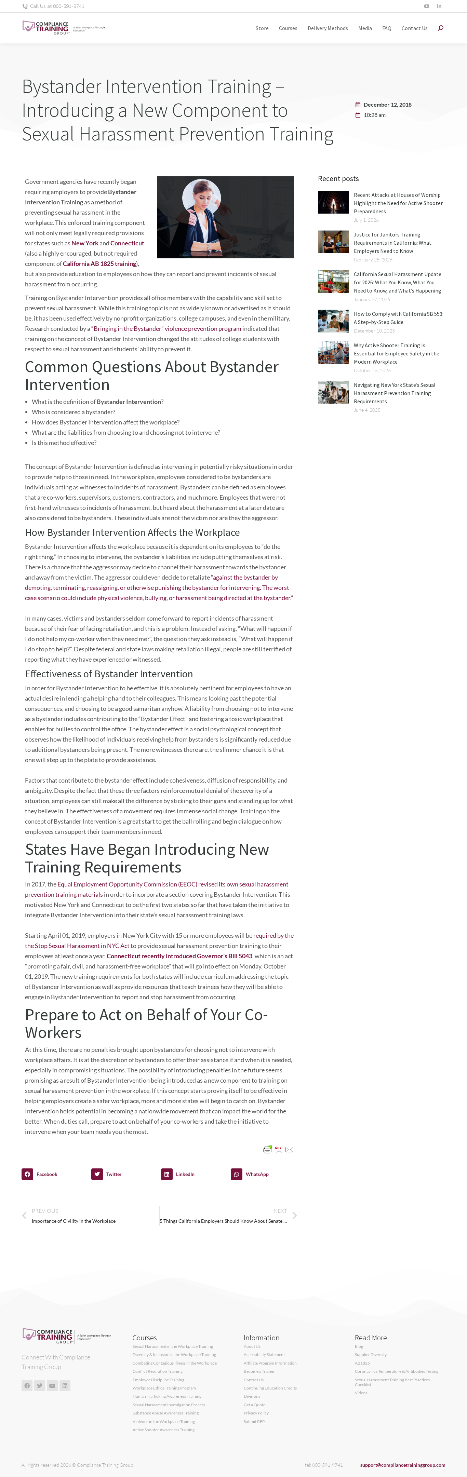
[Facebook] (27, 1385)
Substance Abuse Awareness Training (166, 1413)
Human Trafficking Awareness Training (167, 1396)
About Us (252, 1346)
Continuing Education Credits (270, 1388)
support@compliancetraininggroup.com (402, 1465)
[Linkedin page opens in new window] (439, 6)
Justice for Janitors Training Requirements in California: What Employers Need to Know (392, 242)
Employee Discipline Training (158, 1380)
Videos (361, 1393)
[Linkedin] (64, 1385)
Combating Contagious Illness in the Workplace (175, 1363)
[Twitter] (39, 1385)
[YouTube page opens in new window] (426, 6)
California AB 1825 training (99, 263)
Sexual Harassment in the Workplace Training (173, 1346)
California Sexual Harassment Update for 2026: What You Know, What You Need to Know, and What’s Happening (397, 282)
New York (84, 243)
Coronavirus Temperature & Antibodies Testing (396, 1371)
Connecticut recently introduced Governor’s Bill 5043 (179, 956)
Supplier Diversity (371, 1354)
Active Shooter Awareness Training (164, 1429)
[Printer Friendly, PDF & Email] (278, 1149)
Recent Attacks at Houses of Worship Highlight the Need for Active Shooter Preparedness (398, 203)
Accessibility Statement (264, 1354)
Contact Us (254, 1380)
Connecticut (127, 243)
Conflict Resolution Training (158, 1371)
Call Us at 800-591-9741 (57, 6)
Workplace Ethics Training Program (164, 1388)
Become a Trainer (259, 1371)
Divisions (252, 1396)
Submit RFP (254, 1421)
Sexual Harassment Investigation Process (169, 1405)
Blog (359, 1346)
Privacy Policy (256, 1413)
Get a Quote (254, 1405)
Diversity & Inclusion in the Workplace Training (174, 1354)
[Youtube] (52, 1385)
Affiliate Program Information (270, 1363)
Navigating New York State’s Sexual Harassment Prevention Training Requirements (395, 393)
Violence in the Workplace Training (164, 1421)
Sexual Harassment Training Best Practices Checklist (392, 1382)
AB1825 (362, 1363)
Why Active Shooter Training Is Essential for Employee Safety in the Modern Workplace (396, 353)
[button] (55, 1174)
